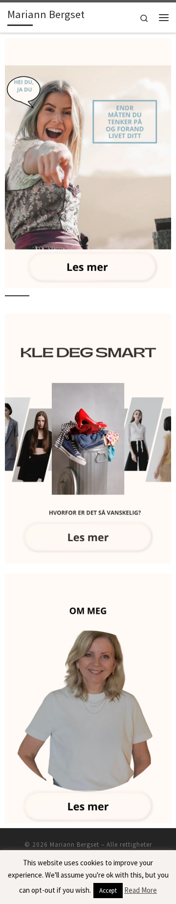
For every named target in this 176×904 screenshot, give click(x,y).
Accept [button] (108, 890)
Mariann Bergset (74, 844)
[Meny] (164, 17)
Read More (140, 890)
